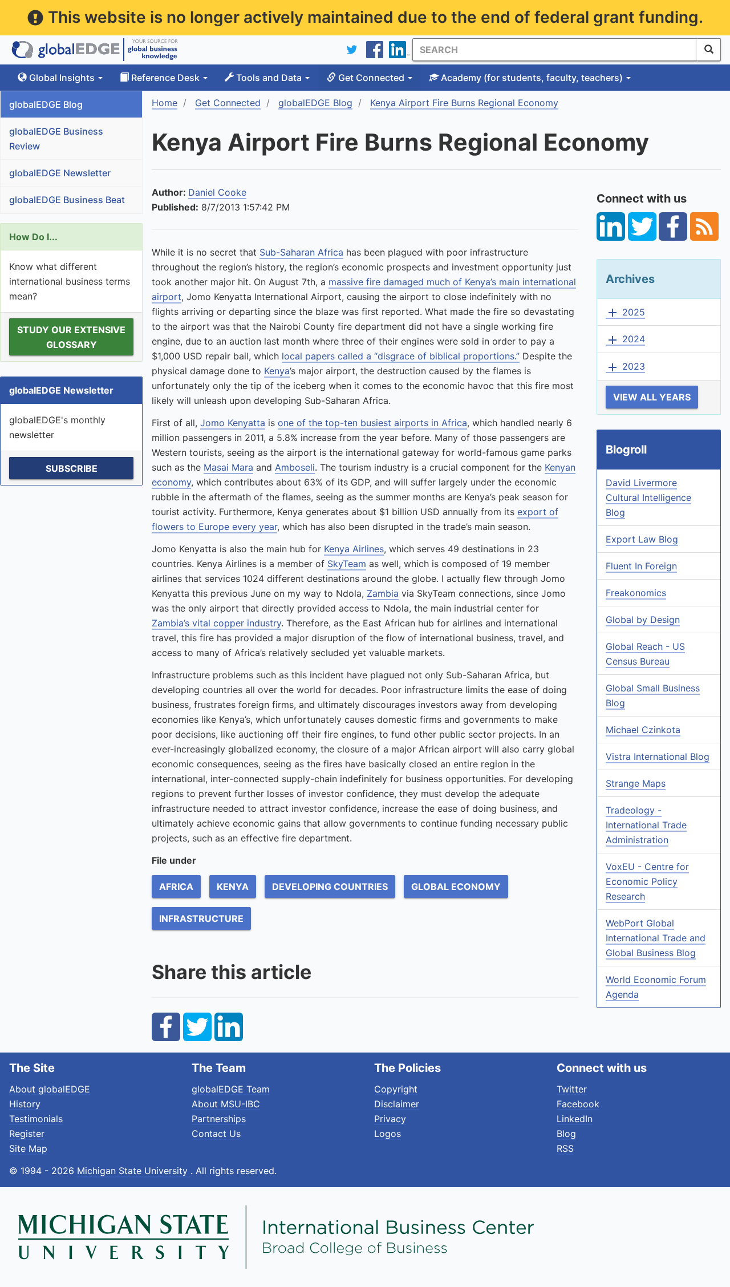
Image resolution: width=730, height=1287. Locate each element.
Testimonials (36, 1118)
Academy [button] (531, 77)
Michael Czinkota (643, 729)
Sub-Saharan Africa (301, 252)
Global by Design (643, 619)
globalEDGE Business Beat (67, 199)
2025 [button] (625, 312)
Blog (566, 1133)
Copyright (395, 1089)
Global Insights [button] (62, 77)
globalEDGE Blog (46, 104)
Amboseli (295, 467)
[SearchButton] (709, 49)
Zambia (383, 593)
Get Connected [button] (371, 77)
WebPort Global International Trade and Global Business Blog (655, 937)
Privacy (390, 1118)
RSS (565, 1148)
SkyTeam (346, 563)
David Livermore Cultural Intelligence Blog (648, 497)
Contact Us (216, 1133)
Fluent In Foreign (641, 566)
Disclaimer (396, 1104)
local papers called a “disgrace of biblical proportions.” (401, 356)
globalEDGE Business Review (56, 139)
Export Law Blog (642, 539)
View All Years (652, 397)
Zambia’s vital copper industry (216, 623)
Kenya (277, 371)
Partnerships (219, 1118)
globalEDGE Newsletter (60, 173)
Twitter (572, 1089)
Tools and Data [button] (269, 77)
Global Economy (456, 886)
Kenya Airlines (354, 549)
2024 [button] (625, 339)
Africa (176, 886)
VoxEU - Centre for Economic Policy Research (647, 881)
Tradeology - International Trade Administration (646, 824)
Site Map (28, 1148)
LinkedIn (575, 1118)
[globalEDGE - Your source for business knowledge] (94, 49)
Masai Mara (228, 467)
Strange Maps (636, 783)
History (24, 1104)
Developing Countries (330, 886)
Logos (387, 1133)
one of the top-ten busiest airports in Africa (372, 422)
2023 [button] (625, 367)
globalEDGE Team (231, 1089)
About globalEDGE (49, 1089)
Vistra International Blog (657, 756)
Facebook (578, 1104)
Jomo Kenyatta (232, 422)
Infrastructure (201, 918)
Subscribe (72, 468)
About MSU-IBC (226, 1104)
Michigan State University (133, 1170)
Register (26, 1133)
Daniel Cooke (217, 192)
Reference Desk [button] (165, 77)
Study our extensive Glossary (71, 337)
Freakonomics (636, 592)
